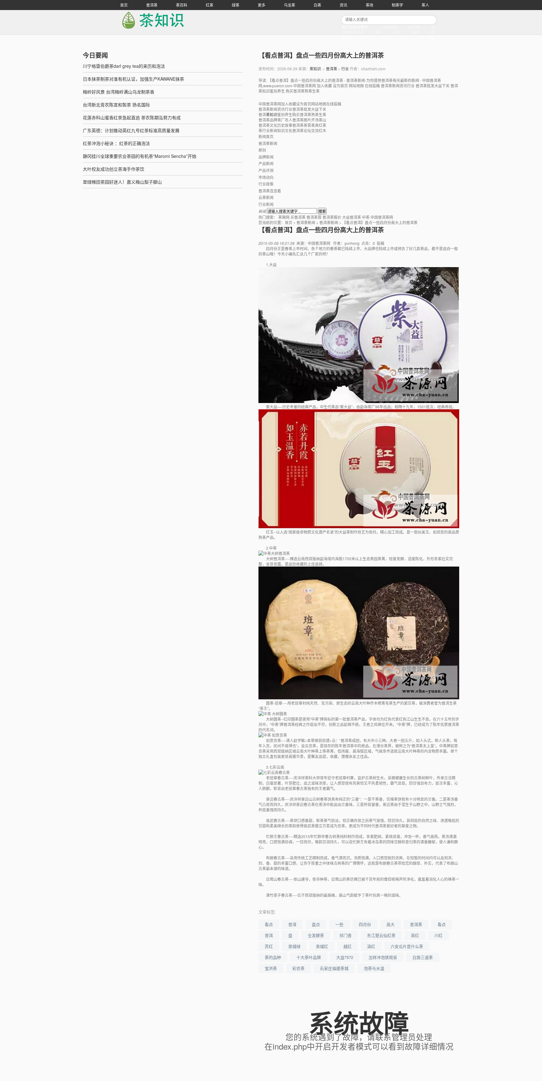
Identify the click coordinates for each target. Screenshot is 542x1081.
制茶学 (397, 5)
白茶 (317, 5)
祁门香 (414, 27)
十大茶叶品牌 (308, 957)
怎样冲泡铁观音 (383, 957)
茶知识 (315, 68)
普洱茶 (151, 5)
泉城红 (365, 37)
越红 (386, 37)
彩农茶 (298, 968)
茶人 (425, 5)
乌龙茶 (289, 5)
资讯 (343, 5)
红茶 (209, 5)
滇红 (404, 37)
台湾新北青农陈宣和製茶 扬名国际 (116, 104)
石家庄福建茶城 (334, 968)
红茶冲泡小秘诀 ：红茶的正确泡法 (116, 143)
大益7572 (344, 957)
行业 (345, 68)
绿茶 (235, 5)
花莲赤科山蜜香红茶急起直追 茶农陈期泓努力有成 (132, 117)
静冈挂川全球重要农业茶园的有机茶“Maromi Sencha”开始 (139, 156)
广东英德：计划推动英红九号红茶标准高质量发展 (131, 130)
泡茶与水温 (374, 968)
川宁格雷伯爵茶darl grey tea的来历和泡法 (124, 66)
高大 (390, 924)
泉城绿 (294, 946)
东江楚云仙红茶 (381, 935)
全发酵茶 (390, 27)
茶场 (369, 5)
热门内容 (426, 37)
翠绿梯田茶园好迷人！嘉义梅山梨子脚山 (122, 182)
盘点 (316, 924)
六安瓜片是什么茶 (407, 946)
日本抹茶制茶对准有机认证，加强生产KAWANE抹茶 (133, 79)
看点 (269, 924)
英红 (379, 32)
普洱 (292, 924)
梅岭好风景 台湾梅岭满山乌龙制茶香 (118, 92)
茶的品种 (273, 957)
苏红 (416, 32)
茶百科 (181, 5)
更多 (261, 5)
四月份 (365, 924)
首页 (124, 5)
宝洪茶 (271, 968)
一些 (339, 924)
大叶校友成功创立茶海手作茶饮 (113, 169)
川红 (397, 32)
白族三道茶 (422, 957)
